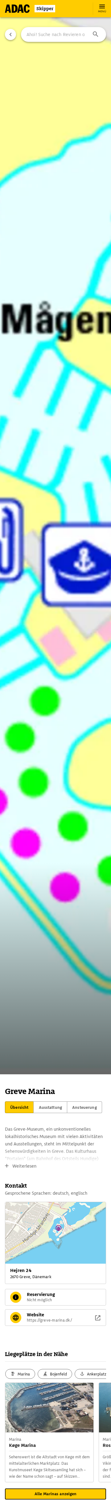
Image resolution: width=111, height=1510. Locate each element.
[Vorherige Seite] (10, 34)
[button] (95, 34)
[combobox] (63, 34)
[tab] (19, 1107)
